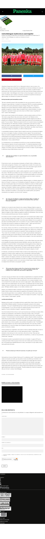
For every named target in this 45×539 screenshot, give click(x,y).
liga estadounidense (10, 374)
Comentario (4, 416)
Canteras (3, 374)
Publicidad (2, 523)
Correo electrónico (6, 442)
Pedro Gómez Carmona (33, 302)
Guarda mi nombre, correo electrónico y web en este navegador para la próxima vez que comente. (22, 455)
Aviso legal (2, 518)
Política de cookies (4, 521)
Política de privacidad (4, 519)
